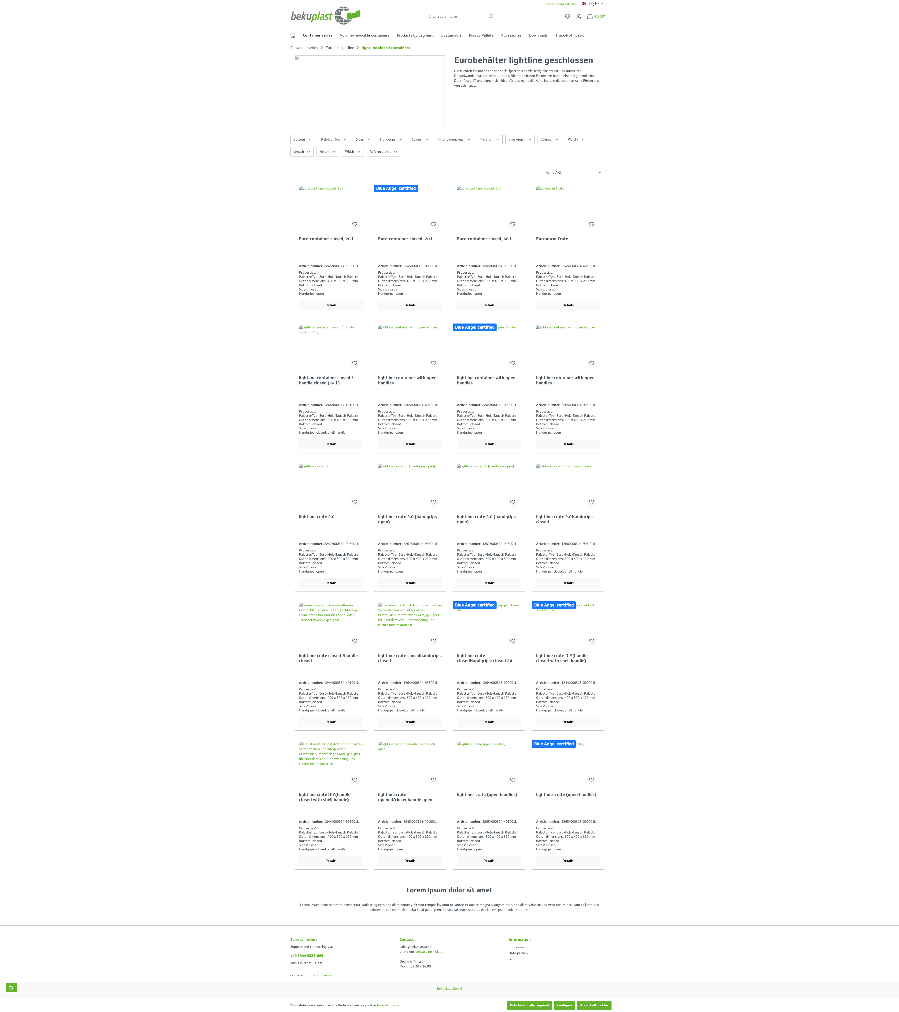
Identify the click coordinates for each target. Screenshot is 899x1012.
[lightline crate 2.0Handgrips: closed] (568, 487)
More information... (389, 1005)
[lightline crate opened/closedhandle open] (410, 765)
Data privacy (518, 953)
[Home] (296, 36)
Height (325, 151)
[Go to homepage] (325, 15)
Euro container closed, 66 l (484, 239)
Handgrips (388, 139)
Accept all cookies (594, 1005)
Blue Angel (516, 139)
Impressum (517, 947)
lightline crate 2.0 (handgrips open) (407, 519)
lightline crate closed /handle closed (328, 658)
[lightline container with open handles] (410, 348)
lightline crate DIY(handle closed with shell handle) (562, 658)
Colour (417, 139)
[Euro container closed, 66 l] (489, 209)
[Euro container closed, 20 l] (331, 209)
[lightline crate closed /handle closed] (331, 626)
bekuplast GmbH (449, 988)
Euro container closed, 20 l (326, 239)
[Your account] (578, 16)
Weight (573, 139)
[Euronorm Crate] (568, 209)
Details (330, 305)
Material (486, 139)
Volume (547, 139)
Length (299, 151)
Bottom (299, 139)
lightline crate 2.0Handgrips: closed (565, 519)
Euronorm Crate (552, 239)
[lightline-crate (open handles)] (489, 765)
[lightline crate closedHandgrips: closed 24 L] (489, 626)
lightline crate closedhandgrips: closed (410, 658)
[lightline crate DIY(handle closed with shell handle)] (568, 626)
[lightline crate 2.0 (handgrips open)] (410, 487)
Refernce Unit (381, 151)
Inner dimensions (451, 139)
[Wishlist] (567, 16)
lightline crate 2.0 (317, 517)
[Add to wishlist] (354, 224)
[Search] (490, 16)
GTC (511, 958)
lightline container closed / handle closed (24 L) (326, 380)
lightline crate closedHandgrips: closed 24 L (486, 658)
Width (350, 151)
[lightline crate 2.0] (331, 487)
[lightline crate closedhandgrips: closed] (410, 626)
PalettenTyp (331, 139)
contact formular (319, 975)
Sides (360, 139)
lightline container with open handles (407, 380)
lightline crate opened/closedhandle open (405, 797)
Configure (564, 1005)
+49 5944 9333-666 (306, 955)
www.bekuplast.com (561, 4)
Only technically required (529, 1005)
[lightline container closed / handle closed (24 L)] (331, 348)
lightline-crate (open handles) (487, 795)
